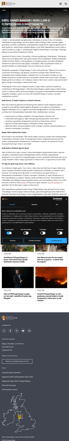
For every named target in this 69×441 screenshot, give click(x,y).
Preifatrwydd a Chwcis (9, 389)
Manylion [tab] (34, 204)
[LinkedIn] (29, 331)
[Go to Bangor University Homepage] (8, 4)
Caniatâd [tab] (12, 204)
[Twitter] (4, 331)
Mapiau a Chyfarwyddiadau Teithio (17, 361)
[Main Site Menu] (60, 4)
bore (49, 182)
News (4, 10)
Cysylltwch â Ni (7, 350)
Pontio (23, 182)
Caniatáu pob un (56, 240)
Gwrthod (12, 240)
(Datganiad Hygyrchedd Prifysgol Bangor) (16, 381)
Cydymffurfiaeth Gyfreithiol (11, 372)
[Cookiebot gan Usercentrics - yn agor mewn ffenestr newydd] (54, 199)
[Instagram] (17, 331)
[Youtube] (23, 331)
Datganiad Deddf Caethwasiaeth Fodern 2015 (17, 377)
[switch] (26, 233)
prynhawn (57, 182)
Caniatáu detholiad (34, 240)
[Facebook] (10, 331)
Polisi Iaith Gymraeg (9, 385)
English (65, 10)
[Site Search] (65, 4)
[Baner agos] (66, 199)
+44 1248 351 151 (7, 347)
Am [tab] (57, 204)
